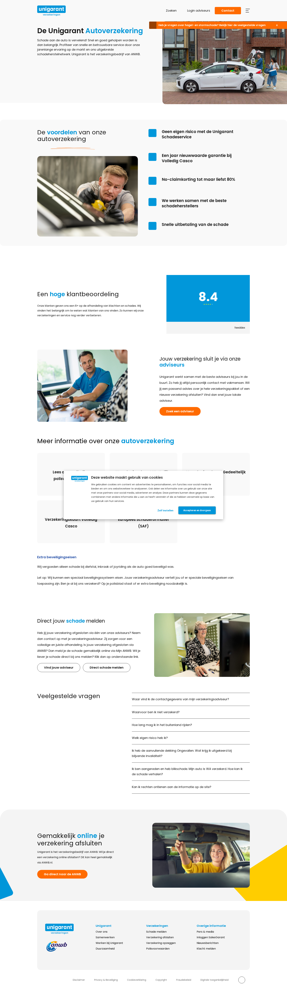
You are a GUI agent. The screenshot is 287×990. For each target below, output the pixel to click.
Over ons (101, 932)
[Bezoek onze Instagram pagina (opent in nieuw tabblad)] (54, 980)
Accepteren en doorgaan (197, 510)
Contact (227, 10)
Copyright (161, 980)
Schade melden (156, 932)
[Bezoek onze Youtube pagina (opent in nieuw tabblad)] (60, 980)
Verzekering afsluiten (160, 937)
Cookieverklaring (136, 980)
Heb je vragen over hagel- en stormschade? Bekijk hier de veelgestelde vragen (212, 25)
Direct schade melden (107, 667)
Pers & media (205, 932)
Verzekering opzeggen (161, 943)
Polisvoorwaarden (158, 949)
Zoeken (171, 10)
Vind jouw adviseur (58, 667)
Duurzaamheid (105, 949)
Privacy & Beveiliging (106, 980)
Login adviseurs (198, 10)
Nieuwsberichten (208, 943)
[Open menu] (248, 10)
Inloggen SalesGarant (211, 937)
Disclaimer (79, 980)
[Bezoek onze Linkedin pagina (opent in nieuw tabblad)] (47, 980)
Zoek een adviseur (180, 411)
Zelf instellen (165, 510)
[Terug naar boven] (241, 980)
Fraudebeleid (183, 980)
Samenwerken (105, 937)
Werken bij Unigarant (109, 943)
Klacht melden (206, 949)
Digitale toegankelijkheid (214, 980)
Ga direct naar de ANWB (62, 874)
